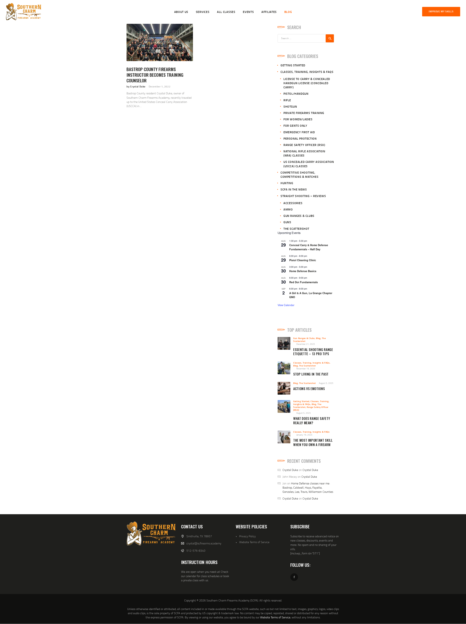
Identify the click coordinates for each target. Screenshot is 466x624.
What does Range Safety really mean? (311, 420)
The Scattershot (296, 228)
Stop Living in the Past (311, 374)
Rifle (287, 100)
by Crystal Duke (136, 86)
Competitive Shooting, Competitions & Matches (299, 174)
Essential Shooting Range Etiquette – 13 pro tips (313, 352)
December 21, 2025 (305, 344)
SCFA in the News (294, 189)
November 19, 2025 (305, 368)
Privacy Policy (247, 536)
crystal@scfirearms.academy (203, 543)
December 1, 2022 (160, 86)
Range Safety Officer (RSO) (304, 145)
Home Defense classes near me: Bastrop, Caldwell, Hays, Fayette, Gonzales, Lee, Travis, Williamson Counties (308, 487)
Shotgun (290, 106)
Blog (318, 338)
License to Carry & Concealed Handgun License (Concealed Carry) (306, 83)
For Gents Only (295, 125)
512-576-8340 (195, 551)
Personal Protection (300, 138)
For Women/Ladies (298, 119)
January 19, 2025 (304, 434)
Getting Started (293, 65)
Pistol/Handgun (295, 93)
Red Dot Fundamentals (303, 282)
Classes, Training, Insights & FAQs (307, 72)
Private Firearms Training (303, 113)
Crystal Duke (290, 470)
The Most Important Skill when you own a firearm (313, 442)
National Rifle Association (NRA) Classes (304, 153)
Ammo (288, 209)
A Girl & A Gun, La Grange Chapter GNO (310, 295)
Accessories (293, 203)
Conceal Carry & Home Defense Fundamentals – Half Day (308, 247)
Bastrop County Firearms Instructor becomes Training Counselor (155, 74)
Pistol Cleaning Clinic (302, 260)
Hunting (287, 183)
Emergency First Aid (299, 132)
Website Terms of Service (254, 542)
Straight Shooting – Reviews (303, 196)
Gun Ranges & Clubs (298, 216)
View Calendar (286, 305)
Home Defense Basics (302, 271)
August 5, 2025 (326, 383)
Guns (287, 222)
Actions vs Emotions (309, 389)
